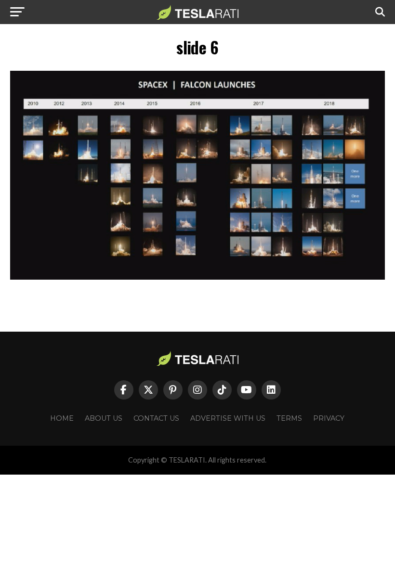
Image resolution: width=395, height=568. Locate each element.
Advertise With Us (227, 418)
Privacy (328, 418)
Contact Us (156, 418)
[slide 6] (197, 277)
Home (62, 418)
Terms (289, 418)
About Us (103, 418)
